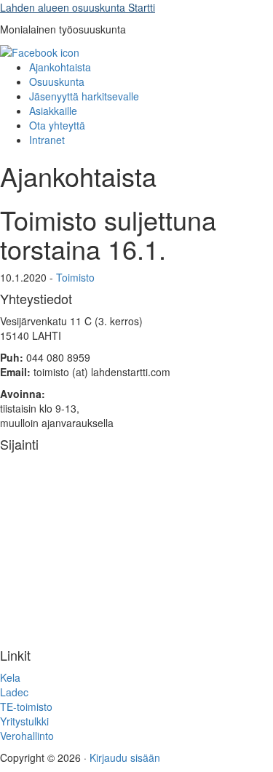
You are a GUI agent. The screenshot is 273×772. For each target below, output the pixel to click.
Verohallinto (27, 735)
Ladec (14, 692)
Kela (10, 677)
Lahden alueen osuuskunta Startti (77, 7)
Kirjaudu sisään (125, 757)
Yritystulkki (24, 721)
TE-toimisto (26, 706)
